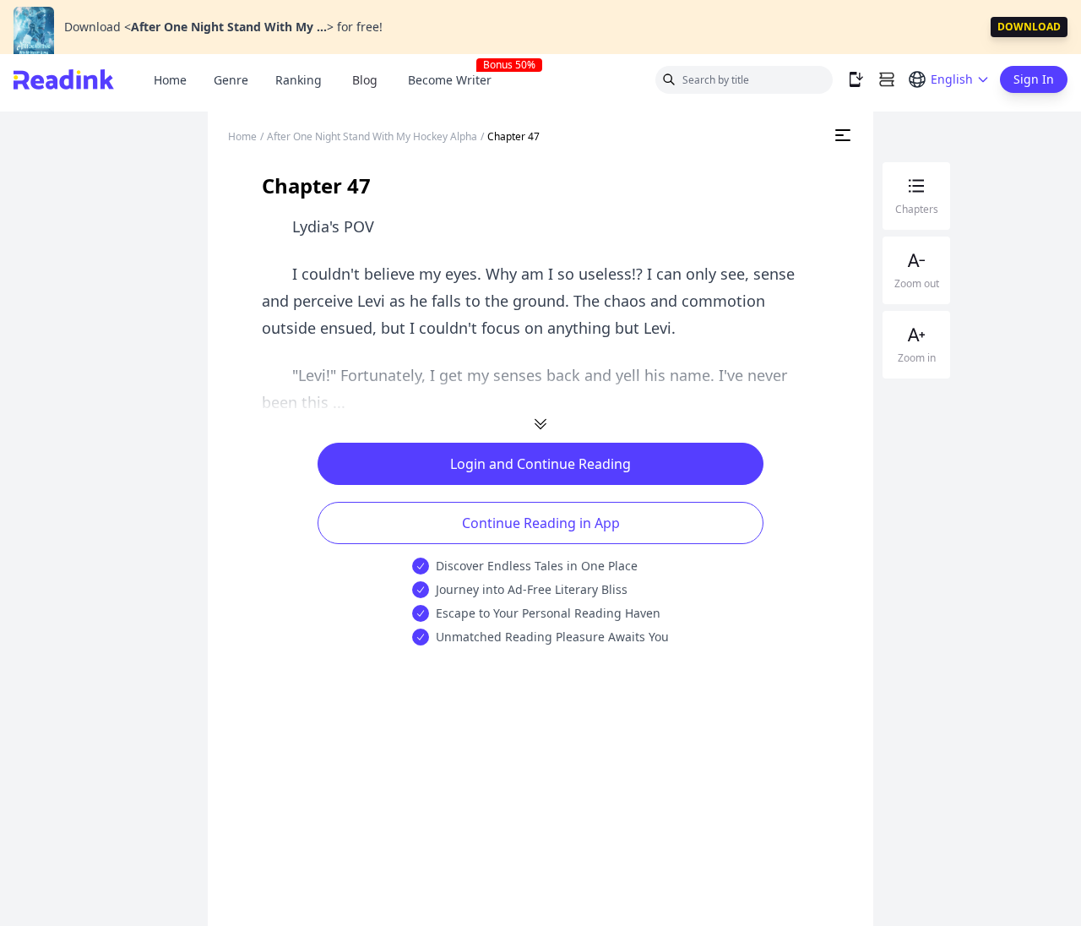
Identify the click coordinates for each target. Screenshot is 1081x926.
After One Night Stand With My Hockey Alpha (372, 136)
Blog (365, 80)
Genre (231, 80)
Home (170, 80)
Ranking (298, 80)
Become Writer (456, 80)
